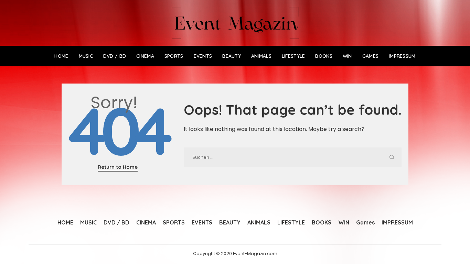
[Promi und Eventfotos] (235, 23)
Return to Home (118, 167)
